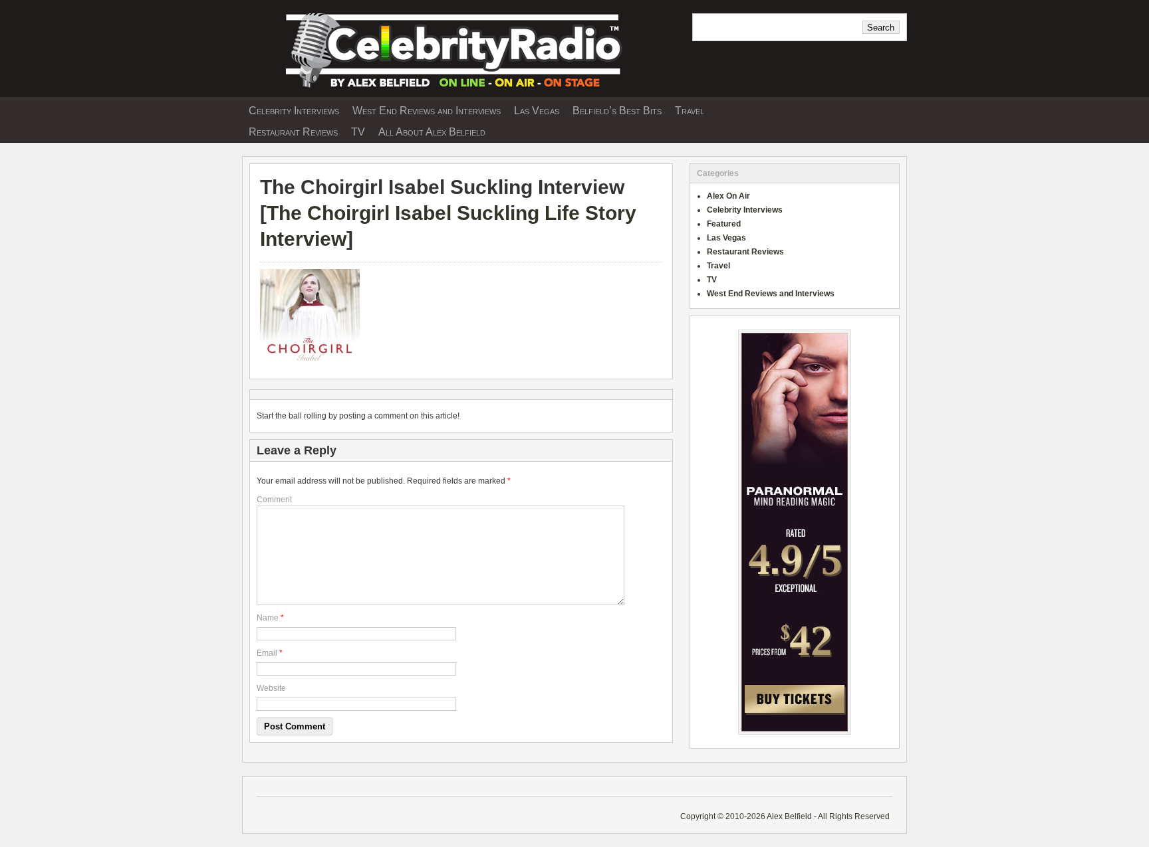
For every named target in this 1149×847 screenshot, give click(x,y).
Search (880, 28)
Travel (689, 110)
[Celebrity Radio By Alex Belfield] (462, 92)
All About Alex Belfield (431, 132)
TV (358, 132)
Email (267, 653)
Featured (724, 224)
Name (268, 617)
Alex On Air (728, 196)
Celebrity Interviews (294, 110)
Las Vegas (536, 110)
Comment (274, 499)
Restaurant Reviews (293, 132)
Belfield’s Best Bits (617, 110)
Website (271, 688)
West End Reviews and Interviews (426, 110)
